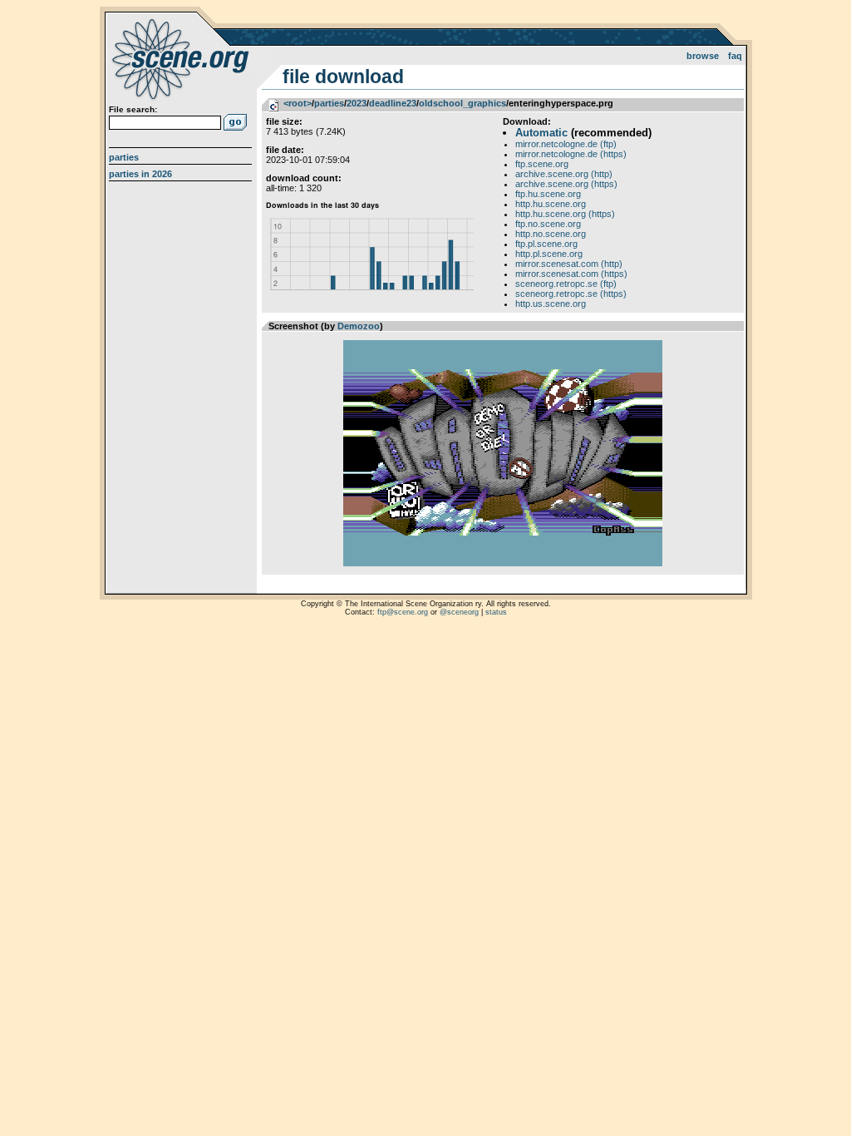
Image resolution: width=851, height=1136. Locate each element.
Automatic (541, 132)
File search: (133, 109)
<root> (297, 103)
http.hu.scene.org (550, 204)
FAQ (735, 56)
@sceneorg (459, 612)
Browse (702, 56)
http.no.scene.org (550, 234)
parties (329, 103)
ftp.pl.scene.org (546, 244)
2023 (356, 103)
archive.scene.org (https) (566, 184)
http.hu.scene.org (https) (565, 214)
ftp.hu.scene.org (548, 194)
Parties (124, 157)
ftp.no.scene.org (548, 224)
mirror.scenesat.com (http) (568, 264)
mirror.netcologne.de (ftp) (566, 144)
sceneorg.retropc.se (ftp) (566, 284)
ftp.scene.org (541, 164)
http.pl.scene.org (549, 254)
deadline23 (392, 103)
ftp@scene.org (402, 612)
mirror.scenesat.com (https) (571, 274)
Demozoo (358, 326)
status (496, 612)
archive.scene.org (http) (563, 174)
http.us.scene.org (550, 304)
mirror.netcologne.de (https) (571, 154)
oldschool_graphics (462, 103)
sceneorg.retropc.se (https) (571, 294)
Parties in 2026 (140, 174)
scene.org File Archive (182, 58)
